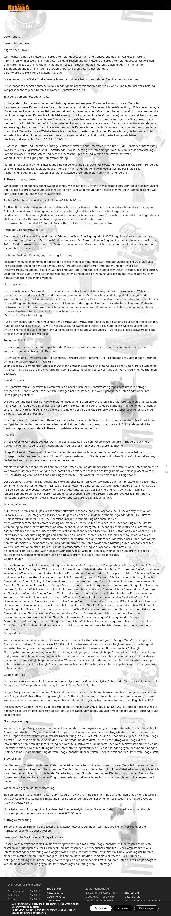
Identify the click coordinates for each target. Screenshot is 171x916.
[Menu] (167, 4)
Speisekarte (54, 888)
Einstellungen (26, 909)
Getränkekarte (56, 896)
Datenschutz (132, 896)
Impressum (131, 892)
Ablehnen (123, 908)
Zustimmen (101, 908)
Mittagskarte (55, 892)
